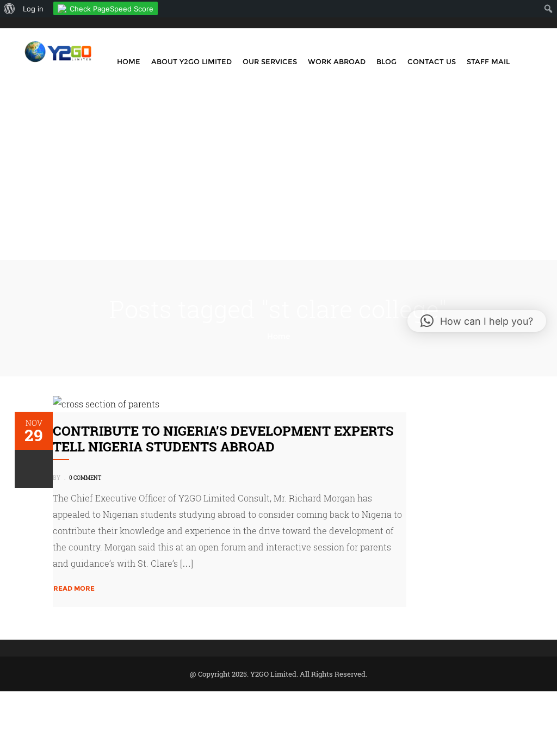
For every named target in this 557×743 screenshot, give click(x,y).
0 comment (85, 477)
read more (74, 588)
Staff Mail (488, 61)
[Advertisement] (278, 178)
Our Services (270, 61)
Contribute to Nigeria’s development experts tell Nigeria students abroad (223, 438)
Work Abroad (337, 61)
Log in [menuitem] (33, 8)
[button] (476, 321)
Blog (386, 61)
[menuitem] (9, 8)
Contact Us (431, 61)
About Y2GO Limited (191, 61)
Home (128, 61)
